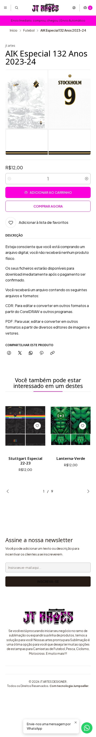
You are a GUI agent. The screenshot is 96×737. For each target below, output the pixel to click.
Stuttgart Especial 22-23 (25, 461)
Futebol (29, 30)
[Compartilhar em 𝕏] (20, 353)
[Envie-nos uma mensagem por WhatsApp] (86, 727)
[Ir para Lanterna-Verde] (71, 425)
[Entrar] (74, 8)
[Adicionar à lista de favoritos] (37, 425)
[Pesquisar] (16, 8)
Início (13, 30)
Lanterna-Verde (70, 458)
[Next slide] (87, 491)
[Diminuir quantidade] (9, 178)
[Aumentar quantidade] (86, 178)
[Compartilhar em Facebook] (9, 353)
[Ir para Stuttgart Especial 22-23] (25, 425)
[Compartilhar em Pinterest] (41, 353)
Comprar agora (48, 206)
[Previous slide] (8, 491)
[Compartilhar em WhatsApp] (30, 353)
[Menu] (5, 8)
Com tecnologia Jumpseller (69, 686)
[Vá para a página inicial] (45, 7)
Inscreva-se (48, 582)
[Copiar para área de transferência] (52, 353)
